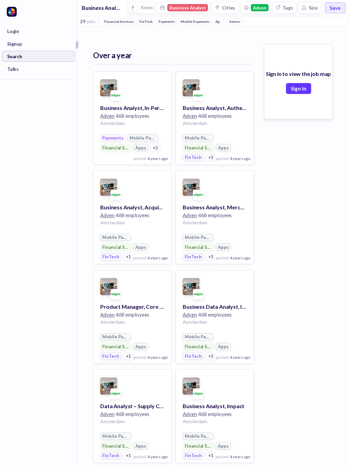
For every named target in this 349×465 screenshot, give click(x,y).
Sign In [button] (298, 88)
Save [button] (335, 8)
